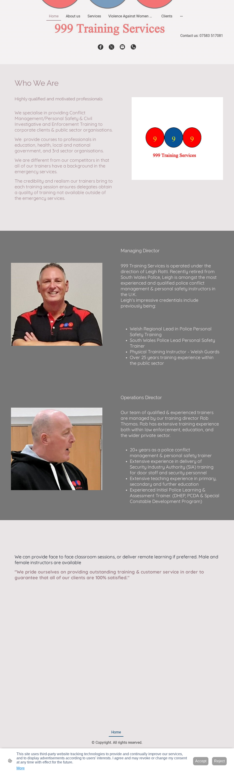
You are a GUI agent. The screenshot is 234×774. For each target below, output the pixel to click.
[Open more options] (181, 16)
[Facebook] (100, 47)
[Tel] (133, 47)
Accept (200, 761)
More (20, 768)
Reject (219, 761)
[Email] (122, 47)
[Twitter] (111, 47)
